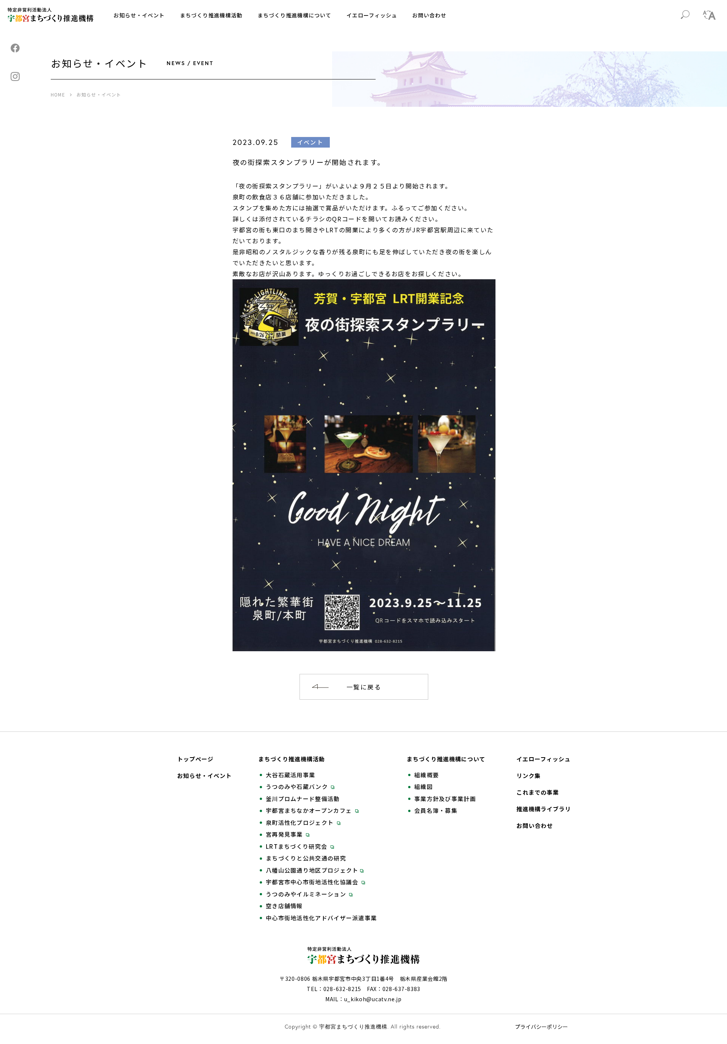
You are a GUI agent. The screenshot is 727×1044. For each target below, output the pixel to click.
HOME (58, 94)
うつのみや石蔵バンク (297, 786)
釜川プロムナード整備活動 (303, 799)
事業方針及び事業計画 (445, 799)
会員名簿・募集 (435, 810)
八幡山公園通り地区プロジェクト (312, 870)
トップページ (195, 759)
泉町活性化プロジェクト (300, 822)
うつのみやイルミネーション (307, 894)
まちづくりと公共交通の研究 (306, 858)
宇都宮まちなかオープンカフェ (310, 810)
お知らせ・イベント (139, 15)
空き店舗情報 (284, 906)
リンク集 (528, 775)
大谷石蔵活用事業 (290, 775)
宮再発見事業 (285, 834)
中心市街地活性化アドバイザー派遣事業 (321, 918)
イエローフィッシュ (371, 15)
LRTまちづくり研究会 (297, 846)
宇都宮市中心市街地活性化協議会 (313, 882)
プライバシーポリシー (541, 1026)
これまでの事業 (537, 792)
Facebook (15, 48)
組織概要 (426, 775)
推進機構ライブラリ (543, 809)
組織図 (423, 786)
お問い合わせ (429, 15)
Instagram (15, 76)
